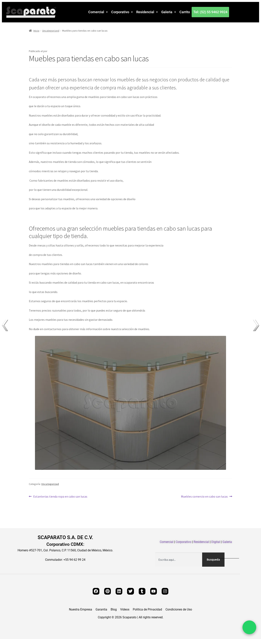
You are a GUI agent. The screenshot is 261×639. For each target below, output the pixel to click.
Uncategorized (50, 30)
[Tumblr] (142, 591)
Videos (124, 609)
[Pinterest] (107, 591)
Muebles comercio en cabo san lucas (204, 496)
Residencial (145, 12)
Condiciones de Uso (178, 609)
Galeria (166, 12)
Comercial (96, 12)
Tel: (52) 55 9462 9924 (210, 12)
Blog (114, 609)
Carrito (184, 12)
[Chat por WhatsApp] (249, 627)
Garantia (101, 609)
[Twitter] (130, 591)
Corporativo (120, 12)
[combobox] (178, 559)
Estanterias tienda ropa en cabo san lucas (60, 496)
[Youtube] (153, 591)
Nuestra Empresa (80, 609)
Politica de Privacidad (147, 609)
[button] (98, 12)
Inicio (36, 30)
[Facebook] (96, 591)
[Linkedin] (119, 591)
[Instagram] (165, 591)
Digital (215, 542)
